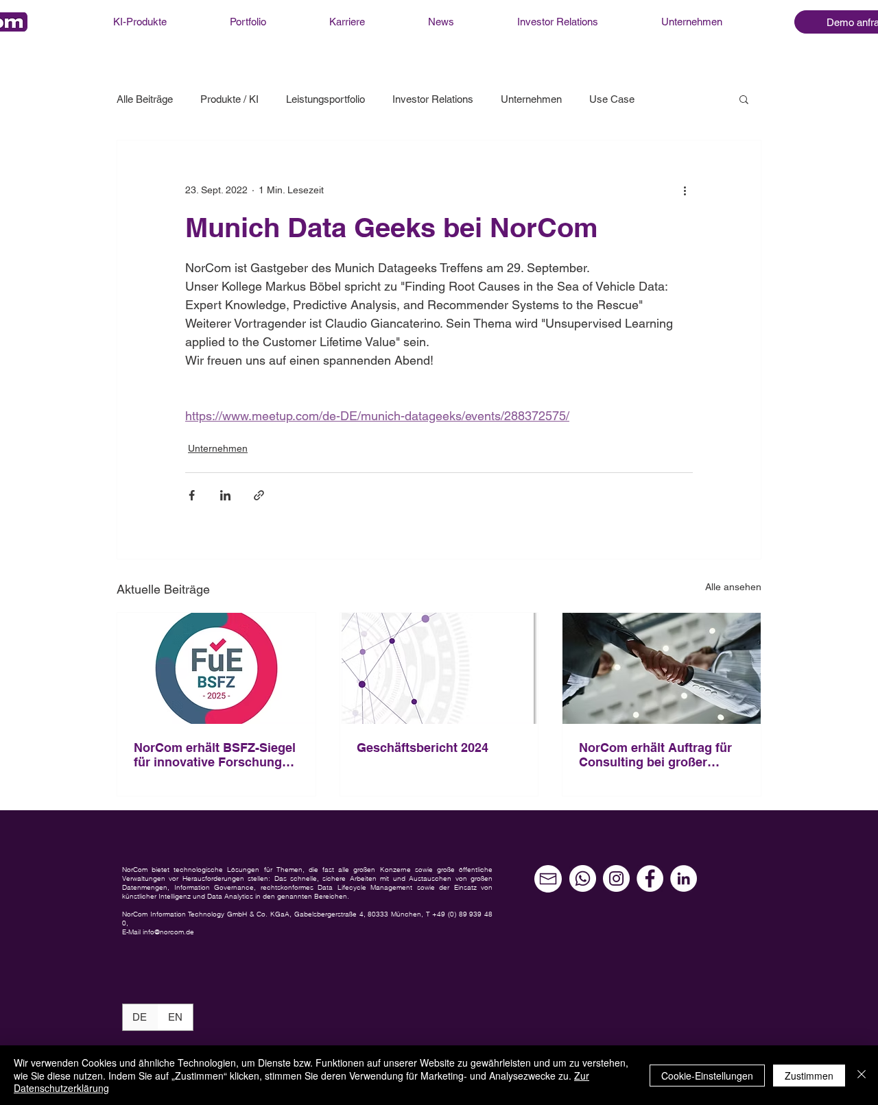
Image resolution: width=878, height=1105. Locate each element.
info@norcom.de (168, 931)
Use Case (611, 99)
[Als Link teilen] (258, 495)
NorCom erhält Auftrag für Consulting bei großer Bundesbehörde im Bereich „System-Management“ (659, 754)
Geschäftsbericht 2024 (422, 747)
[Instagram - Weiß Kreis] (616, 878)
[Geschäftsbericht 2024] (439, 668)
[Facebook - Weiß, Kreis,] (650, 878)
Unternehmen (531, 99)
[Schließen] (861, 1075)
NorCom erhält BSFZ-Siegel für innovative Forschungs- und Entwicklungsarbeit (215, 754)
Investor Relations (432, 99)
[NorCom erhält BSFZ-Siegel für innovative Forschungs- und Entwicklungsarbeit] (216, 668)
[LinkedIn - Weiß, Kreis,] (683, 878)
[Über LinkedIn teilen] (225, 495)
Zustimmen (809, 1075)
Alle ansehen (733, 586)
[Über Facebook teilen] (191, 495)
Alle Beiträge (145, 99)
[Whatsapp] (582, 878)
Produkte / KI (229, 99)
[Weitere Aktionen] (684, 190)
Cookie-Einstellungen (707, 1075)
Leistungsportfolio (325, 99)
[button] (743, 98)
